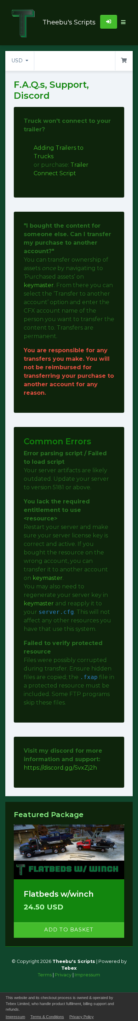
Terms (45, 974)
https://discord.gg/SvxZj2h (60, 767)
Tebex (69, 968)
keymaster (39, 285)
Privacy (63, 974)
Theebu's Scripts (64, 22)
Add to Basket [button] (68, 929)
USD (17, 60)
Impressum (87, 974)
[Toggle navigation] (123, 22)
